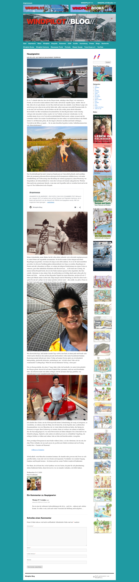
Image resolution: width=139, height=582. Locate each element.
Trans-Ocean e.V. (90, 47)
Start (24, 43)
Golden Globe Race (99, 107)
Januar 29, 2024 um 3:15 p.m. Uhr (41, 502)
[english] (94, 58)
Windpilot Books (28, 47)
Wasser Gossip (77, 47)
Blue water (97, 95)
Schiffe (75, 43)
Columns (97, 90)
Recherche (105, 43)
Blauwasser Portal (57, 47)
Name (29, 547)
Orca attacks (97, 96)
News (39, 43)
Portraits (68, 47)
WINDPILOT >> (87, 3)
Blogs (98, 43)
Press (96, 104)
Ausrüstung (83, 43)
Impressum (27, 3)
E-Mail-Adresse (31, 553)
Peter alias (97, 92)
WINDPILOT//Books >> (107, 3)
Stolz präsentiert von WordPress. (102, 576)
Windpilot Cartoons (42, 47)
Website (29, 559)
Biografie (54, 43)
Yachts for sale (98, 108)
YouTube (100, 47)
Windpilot (46, 43)
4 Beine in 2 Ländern (37, 450)
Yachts (96, 93)
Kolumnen (62, 43)
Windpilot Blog (30, 576)
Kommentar (30, 526)
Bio (95, 89)
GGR (69, 43)
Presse (91, 43)
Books (96, 105)
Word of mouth (98, 99)
